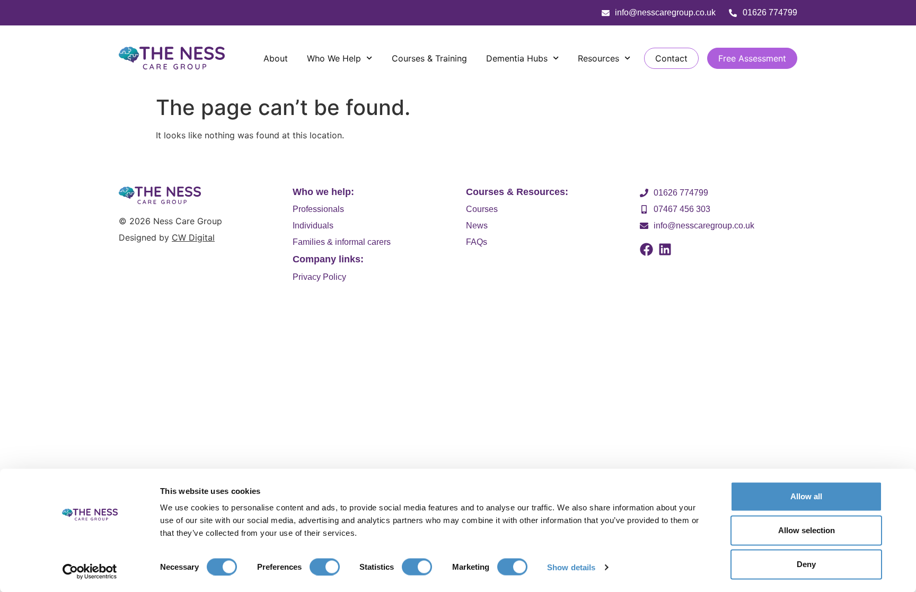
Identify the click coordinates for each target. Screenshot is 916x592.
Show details (571, 566)
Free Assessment (752, 58)
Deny (806, 564)
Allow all (806, 496)
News (477, 225)
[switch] (325, 566)
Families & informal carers (342, 241)
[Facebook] (646, 249)
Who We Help (334, 58)
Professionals (318, 209)
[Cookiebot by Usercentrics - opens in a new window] (89, 571)
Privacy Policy (319, 276)
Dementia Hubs (517, 58)
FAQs (476, 241)
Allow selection (806, 530)
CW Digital (193, 237)
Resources (598, 58)
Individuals (313, 225)
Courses (482, 209)
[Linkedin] (665, 249)
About (275, 58)
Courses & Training (429, 58)
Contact (671, 58)
